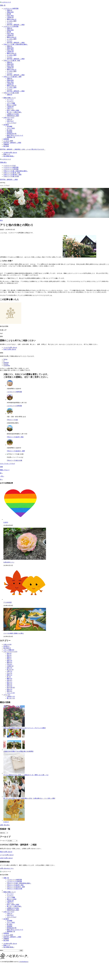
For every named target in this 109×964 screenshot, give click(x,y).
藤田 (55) (9, 678)
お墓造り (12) (11, 696)
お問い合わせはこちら (7, 868)
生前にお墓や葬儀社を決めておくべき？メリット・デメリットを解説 (24, 728)
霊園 (1, 466)
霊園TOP (9, 10)
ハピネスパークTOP (9, 165)
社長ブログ (10, 121)
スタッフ (2, 463)
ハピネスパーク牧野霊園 (10, 8)
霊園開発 (6, 144)
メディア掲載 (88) (8, 650)
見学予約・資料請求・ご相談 (16, 24)
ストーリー (10, 99)
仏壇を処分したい (8, 562)
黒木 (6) (9, 655)
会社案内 (6, 124)
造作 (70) (9, 685)
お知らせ (9, 119)
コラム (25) (6, 694)
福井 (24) (9, 660)
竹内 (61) (9, 664)
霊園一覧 (2, 5)
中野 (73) (9, 671)
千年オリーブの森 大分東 (11, 93)
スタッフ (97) (11, 693)
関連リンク (6, 154)
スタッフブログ (11, 123)
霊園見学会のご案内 (13, 115)
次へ (1, 479)
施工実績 (6, 146)
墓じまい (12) (11, 698)
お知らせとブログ (8, 117)
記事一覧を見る (5, 825)
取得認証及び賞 (11, 133)
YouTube (5, 364)
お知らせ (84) (7, 644)
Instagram (6, 362)
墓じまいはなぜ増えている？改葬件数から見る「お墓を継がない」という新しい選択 (29, 798)
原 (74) (9, 676)
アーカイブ (3, 840)
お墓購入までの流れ (13, 114)
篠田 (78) (9, 684)
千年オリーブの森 (12, 420)
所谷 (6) (9, 653)
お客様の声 (10, 17)
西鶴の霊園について (9, 97)
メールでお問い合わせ (10, 347)
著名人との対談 (11, 105)
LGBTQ (5, 522)
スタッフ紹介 (11, 128)
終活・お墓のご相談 (13, 110)
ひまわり (6, 822)
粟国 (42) (9, 662)
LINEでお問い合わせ (9, 349)
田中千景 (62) (11, 687)
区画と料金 (10, 15)
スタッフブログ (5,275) (10, 651)
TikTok (5, 359)
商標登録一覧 (11, 137)
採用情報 (6, 139)
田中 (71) (9, 682)
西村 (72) (9, 675)
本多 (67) (9, 680)
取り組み (9, 130)
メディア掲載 (11, 103)
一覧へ (2, 476)
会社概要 (9, 126)
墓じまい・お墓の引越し (14, 112)
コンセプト (10, 101)
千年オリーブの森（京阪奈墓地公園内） (15, 44)
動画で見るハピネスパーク (15, 135)
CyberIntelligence (23, 961)
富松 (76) (9, 667)
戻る (1, 220)
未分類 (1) (6, 646)
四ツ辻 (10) (10, 669)
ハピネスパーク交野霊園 (10, 26)
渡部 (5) (9, 657)
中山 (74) (9, 673)
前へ (1, 473)
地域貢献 (9, 132)
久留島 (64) (10, 666)
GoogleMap (6, 365)
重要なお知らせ (11, 19)
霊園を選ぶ (3, 162)
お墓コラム (10, 108)
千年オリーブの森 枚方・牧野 (12, 76)
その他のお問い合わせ (10, 152)
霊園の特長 (10, 12)
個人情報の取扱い (8, 156)
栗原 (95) (9, 691)
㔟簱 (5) (9, 658)
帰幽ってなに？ (5, 470)
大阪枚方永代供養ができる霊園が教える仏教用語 (18, 751)
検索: (1, 950)
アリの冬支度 (7, 602)
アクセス (9, 23)
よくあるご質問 (11, 21)
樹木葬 (9, 14)
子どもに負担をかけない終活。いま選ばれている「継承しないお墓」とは (25, 775)
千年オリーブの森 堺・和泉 (11, 60)
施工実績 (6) (7, 648)
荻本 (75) (9, 689)
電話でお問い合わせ (6, 851)
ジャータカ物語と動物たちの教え (13, 633)
